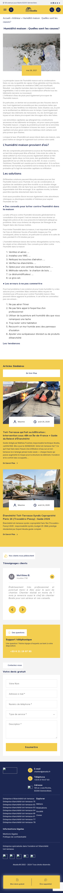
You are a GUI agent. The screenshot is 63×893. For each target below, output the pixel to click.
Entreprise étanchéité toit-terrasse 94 (19, 810)
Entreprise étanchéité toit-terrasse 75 (19, 801)
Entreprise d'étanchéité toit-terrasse (18, 799)
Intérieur (16, 18)
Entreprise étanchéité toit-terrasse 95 (19, 813)
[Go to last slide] (12, 609)
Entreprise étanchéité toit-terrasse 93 (19, 807)
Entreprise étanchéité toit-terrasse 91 (19, 816)
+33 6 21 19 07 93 (21, 651)
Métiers (39, 804)
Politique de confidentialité (14, 837)
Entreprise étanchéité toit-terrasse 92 (19, 804)
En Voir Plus (31, 373)
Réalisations (41, 808)
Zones (39, 815)
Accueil (6, 18)
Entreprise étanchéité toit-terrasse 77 (19, 819)
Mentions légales (10, 834)
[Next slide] (22, 609)
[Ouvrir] (5, 10)
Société (39, 811)
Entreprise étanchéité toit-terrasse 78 (19, 822)
